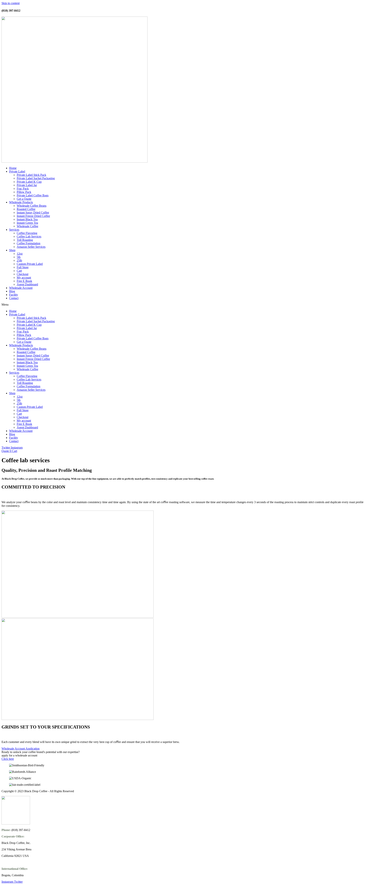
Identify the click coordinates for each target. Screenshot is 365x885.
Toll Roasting (25, 240)
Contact (13, 298)
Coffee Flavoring (27, 233)
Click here (8, 758)
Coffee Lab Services (29, 236)
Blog (12, 291)
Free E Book (24, 281)
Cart (19, 270)
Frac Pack (23, 188)
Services (14, 229)
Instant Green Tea (27, 222)
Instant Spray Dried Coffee (33, 212)
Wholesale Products (21, 202)
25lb (19, 260)
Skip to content (11, 3)
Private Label (17, 171)
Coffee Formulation (28, 243)
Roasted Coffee (26, 209)
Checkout (22, 274)
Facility (13, 294)
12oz (20, 253)
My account (24, 277)
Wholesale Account (21, 287)
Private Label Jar (27, 185)
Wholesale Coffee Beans (31, 205)
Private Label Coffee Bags (32, 195)
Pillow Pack (24, 192)
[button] (182, 304)
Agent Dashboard (27, 284)
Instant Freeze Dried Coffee (33, 216)
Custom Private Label (30, 263)
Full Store (23, 267)
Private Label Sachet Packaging (36, 178)
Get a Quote (24, 198)
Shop (12, 250)
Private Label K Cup (29, 181)
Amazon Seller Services (31, 246)
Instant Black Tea (27, 219)
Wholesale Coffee (27, 226)
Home (13, 168)
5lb (19, 257)
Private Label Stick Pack (31, 174)
